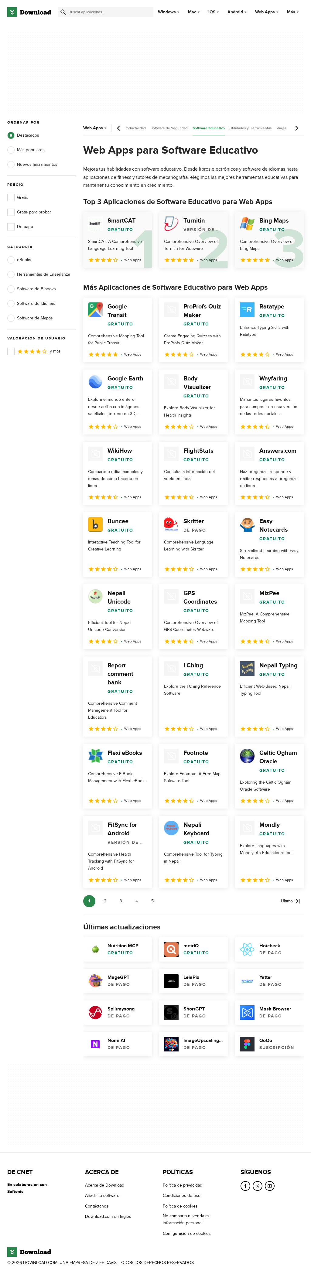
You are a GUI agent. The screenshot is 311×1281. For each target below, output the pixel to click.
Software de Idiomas (36, 303)
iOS (211, 12)
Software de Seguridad (169, 128)
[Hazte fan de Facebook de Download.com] (245, 1186)
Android (235, 12)
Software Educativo (209, 128)
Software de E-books (36, 288)
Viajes (282, 128)
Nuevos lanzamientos (37, 164)
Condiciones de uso (181, 1195)
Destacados (28, 135)
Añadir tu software (102, 1195)
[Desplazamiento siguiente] (296, 128)
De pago (25, 226)
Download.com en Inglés (108, 1216)
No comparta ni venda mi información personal (186, 1219)
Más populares (31, 149)
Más (291, 12)
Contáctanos (96, 1206)
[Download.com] (29, 12)
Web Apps (265, 12)
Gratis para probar (34, 212)
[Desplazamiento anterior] (118, 128)
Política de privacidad (182, 1185)
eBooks (24, 259)
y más (55, 351)
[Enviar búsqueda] (63, 12)
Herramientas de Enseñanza (43, 274)
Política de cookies (180, 1206)
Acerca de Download (104, 1185)
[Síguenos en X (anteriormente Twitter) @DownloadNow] (257, 1186)
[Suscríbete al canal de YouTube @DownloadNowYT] (270, 1186)
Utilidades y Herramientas (251, 128)
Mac (192, 12)
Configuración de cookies (187, 1233)
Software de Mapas (35, 318)
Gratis (22, 197)
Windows (167, 12)
